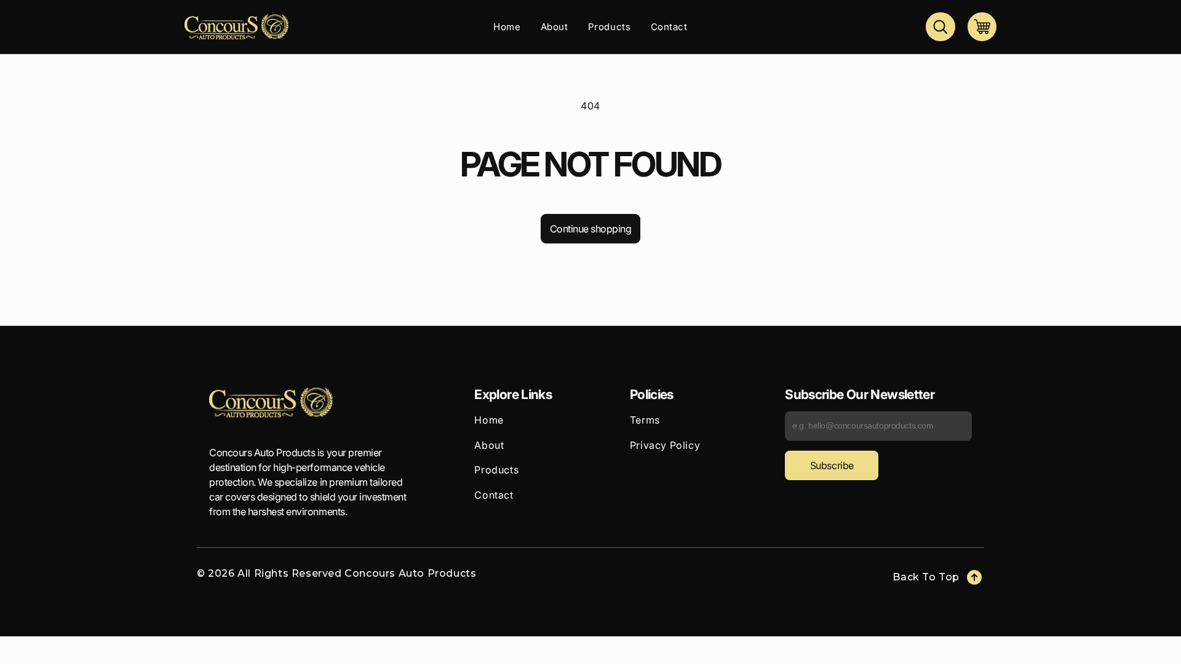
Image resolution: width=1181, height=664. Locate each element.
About (489, 445)
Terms (645, 420)
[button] (940, 26)
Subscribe (832, 465)
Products (496, 470)
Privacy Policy (665, 445)
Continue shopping (591, 229)
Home (488, 420)
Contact (493, 495)
